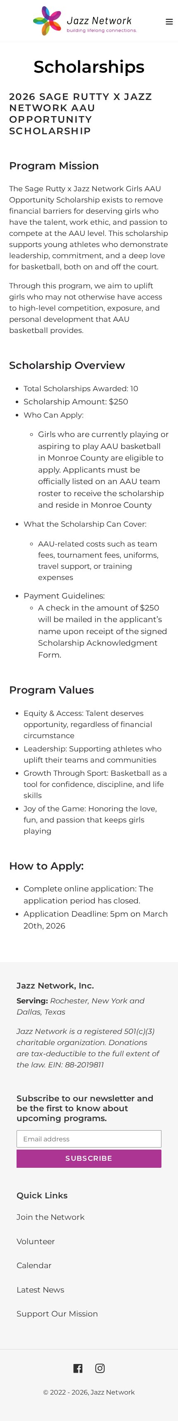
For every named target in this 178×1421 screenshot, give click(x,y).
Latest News (40, 1290)
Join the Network (50, 1217)
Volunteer (36, 1241)
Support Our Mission (57, 1314)
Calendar (34, 1265)
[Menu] (169, 21)
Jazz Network (113, 1392)
